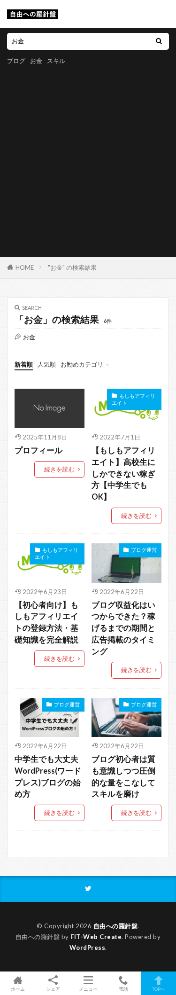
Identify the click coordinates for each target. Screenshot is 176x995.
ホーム (18, 988)
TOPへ (158, 988)
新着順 (24, 364)
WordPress (87, 947)
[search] (158, 41)
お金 (36, 60)
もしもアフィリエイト (133, 399)
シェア (53, 989)
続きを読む (59, 469)
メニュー (88, 988)
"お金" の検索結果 (72, 267)
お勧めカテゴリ (82, 364)
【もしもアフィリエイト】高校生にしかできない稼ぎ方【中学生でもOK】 (123, 473)
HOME (24, 267)
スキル (56, 60)
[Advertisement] (88, 159)
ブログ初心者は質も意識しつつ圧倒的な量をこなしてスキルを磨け (123, 776)
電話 (123, 988)
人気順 (47, 364)
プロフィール (38, 450)
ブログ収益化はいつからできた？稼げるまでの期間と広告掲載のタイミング (123, 628)
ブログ (16, 60)
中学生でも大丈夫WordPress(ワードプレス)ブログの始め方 (48, 776)
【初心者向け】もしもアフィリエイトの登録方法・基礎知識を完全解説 (46, 622)
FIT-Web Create (96, 936)
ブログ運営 (144, 550)
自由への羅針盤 (115, 926)
